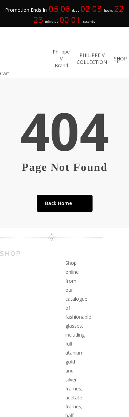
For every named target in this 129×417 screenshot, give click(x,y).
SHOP (10, 254)
